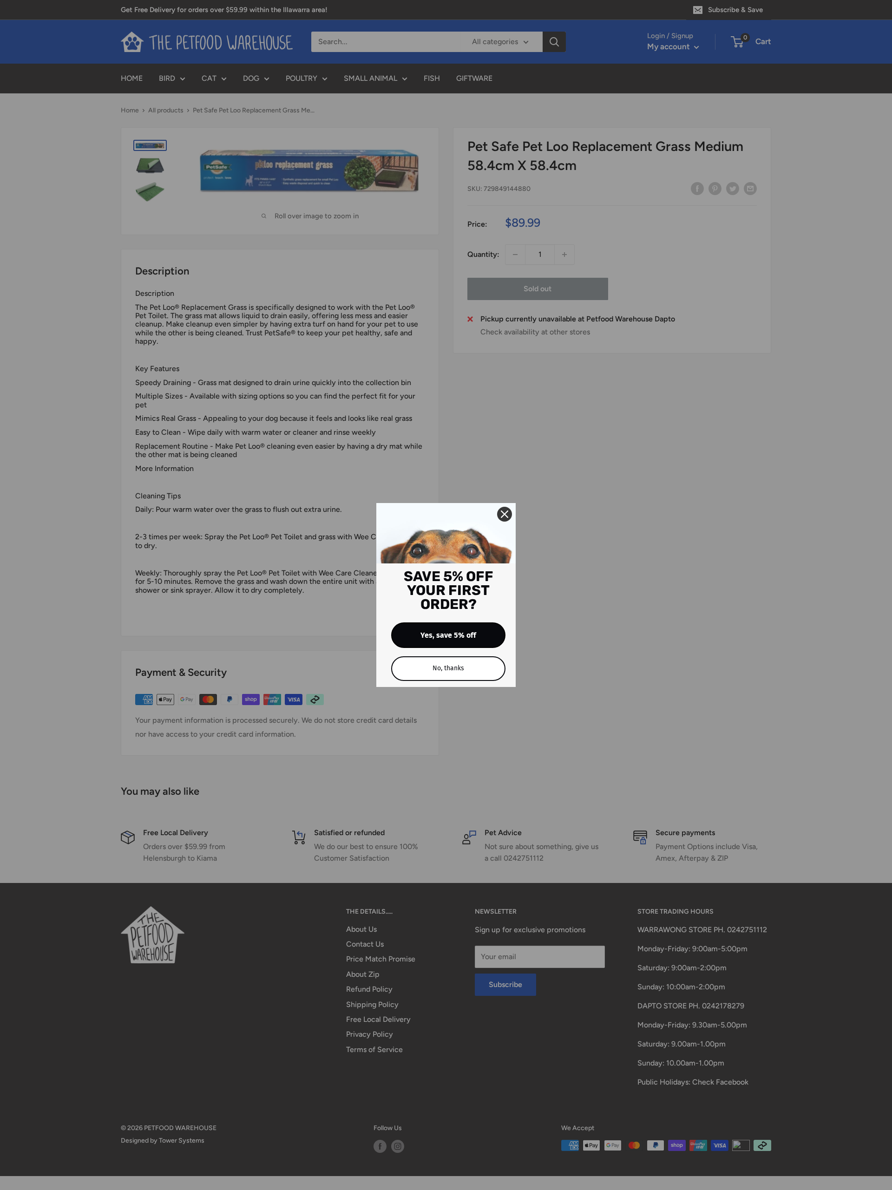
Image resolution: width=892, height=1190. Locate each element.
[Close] (504, 514)
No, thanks (448, 668)
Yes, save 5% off (448, 635)
